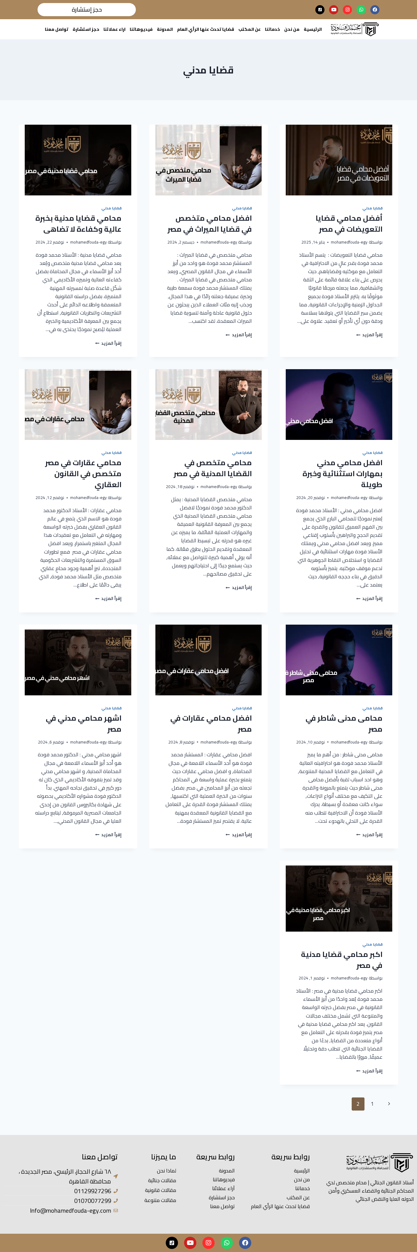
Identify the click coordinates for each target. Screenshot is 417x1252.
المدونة (165, 29)
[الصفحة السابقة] (389, 1103)
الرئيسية (313, 29)
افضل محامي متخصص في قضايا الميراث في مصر (210, 223)
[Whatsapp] (361, 9)
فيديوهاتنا (141, 29)
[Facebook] (374, 9)
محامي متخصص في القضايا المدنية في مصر (213, 468)
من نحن (291, 29)
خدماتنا (272, 29)
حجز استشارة (86, 29)
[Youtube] (333, 9)
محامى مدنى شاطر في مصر (344, 723)
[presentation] (339, 160)
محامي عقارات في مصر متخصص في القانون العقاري (83, 473)
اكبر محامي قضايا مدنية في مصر (342, 959)
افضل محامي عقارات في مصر (211, 723)
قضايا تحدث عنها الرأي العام (205, 29)
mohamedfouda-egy (349, 242)
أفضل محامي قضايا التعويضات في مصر (349, 223)
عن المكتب (249, 29)
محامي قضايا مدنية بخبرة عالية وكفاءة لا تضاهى (78, 223)
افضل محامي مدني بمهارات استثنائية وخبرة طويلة (343, 473)
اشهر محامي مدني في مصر (83, 723)
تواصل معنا (56, 29)
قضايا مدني (372, 208)
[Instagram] (347, 9)
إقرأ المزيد (369, 335)
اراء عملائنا (114, 29)
